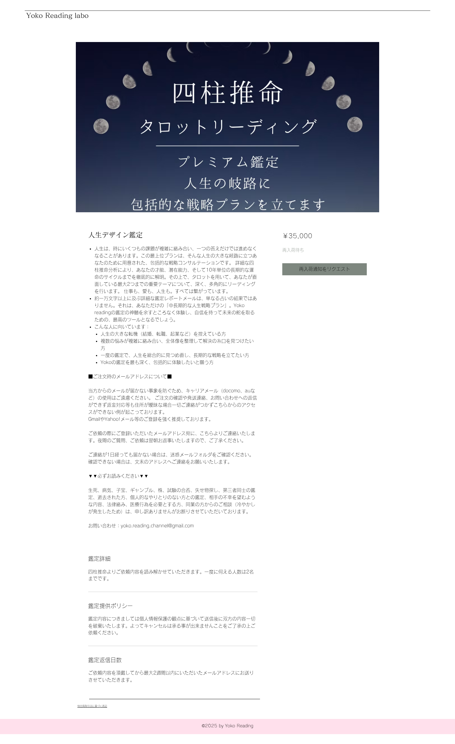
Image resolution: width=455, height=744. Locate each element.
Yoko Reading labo (57, 15)
